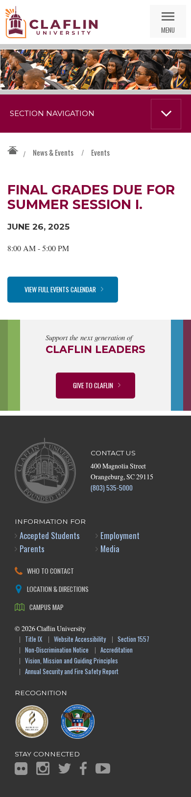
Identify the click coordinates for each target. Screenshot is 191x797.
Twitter (64, 768)
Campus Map (46, 607)
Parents (32, 548)
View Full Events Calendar (60, 289)
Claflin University (51, 22)
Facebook (83, 768)
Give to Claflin (93, 385)
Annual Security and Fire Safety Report (72, 672)
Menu (168, 29)
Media (109, 548)
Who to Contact (50, 570)
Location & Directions (58, 589)
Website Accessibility (80, 639)
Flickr (21, 768)
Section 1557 (133, 639)
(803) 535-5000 (112, 487)
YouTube (103, 768)
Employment (120, 535)
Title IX (33, 639)
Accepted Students (50, 535)
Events (100, 152)
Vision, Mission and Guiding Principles (71, 661)
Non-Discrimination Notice (57, 650)
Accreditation (116, 650)
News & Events (53, 152)
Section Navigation (52, 113)
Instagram (42, 768)
